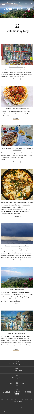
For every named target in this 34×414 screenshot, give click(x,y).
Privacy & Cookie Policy (26, 399)
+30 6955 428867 (17, 371)
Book (7, 399)
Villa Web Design (5, 411)
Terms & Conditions (17, 401)
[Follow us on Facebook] (11, 384)
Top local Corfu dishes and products (17, 108)
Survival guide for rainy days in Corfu (17, 246)
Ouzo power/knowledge (17, 67)
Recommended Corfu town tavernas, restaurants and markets (17, 149)
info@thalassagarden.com (17, 378)
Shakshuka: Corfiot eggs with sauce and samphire (17, 202)
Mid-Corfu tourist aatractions (17, 333)
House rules (14, 399)
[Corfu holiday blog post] (17, 54)
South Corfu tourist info (17, 289)
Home (1, 399)
